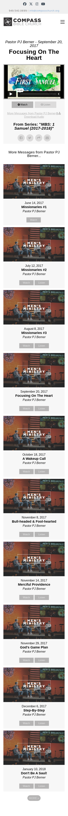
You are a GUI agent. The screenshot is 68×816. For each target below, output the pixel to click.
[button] (62, 22)
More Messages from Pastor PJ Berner (31, 113)
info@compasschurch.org (44, 10)
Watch (23, 104)
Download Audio (34, 116)
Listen (47, 104)
